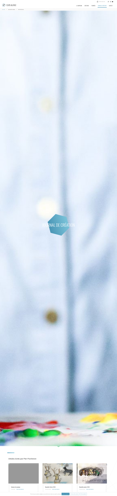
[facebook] (108, 1)
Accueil (3, 9)
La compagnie (79, 5)
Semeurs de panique (15, 487)
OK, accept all (65, 494)
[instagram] (110, 1)
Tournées (93, 5)
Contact (111, 5)
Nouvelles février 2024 (50, 487)
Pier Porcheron (20, 489)
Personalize (83, 494)
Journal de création (102, 5)
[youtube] (112, 1)
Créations (86, 5)
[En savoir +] (23, 473)
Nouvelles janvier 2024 (84, 487)
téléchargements (102, 1)
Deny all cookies (74, 494)
